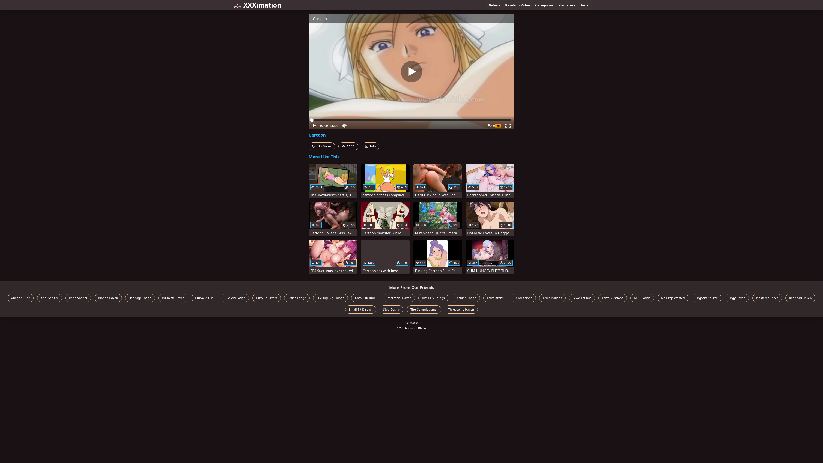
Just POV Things (433, 298)
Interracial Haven (398, 298)
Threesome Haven (461, 309)
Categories (544, 5)
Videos (494, 5)
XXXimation (262, 5)
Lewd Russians (612, 298)
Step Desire (391, 309)
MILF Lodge (642, 298)
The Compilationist (423, 309)
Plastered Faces (767, 298)
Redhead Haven (800, 298)
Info (372, 146)
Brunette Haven (173, 298)
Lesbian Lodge (465, 298)
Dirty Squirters (266, 298)
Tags (584, 5)
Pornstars (567, 5)
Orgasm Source (706, 298)
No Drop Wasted (673, 298)
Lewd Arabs (495, 298)
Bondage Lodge (140, 298)
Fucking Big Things (330, 298)
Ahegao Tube (20, 298)
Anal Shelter (49, 298)
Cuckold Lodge (234, 298)
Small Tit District (360, 309)
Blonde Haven (108, 298)
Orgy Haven (736, 298)
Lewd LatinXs (582, 298)
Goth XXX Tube (365, 298)
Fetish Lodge (297, 298)
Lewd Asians (523, 298)
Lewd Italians (552, 298)
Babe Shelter (78, 298)
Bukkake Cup (204, 298)
